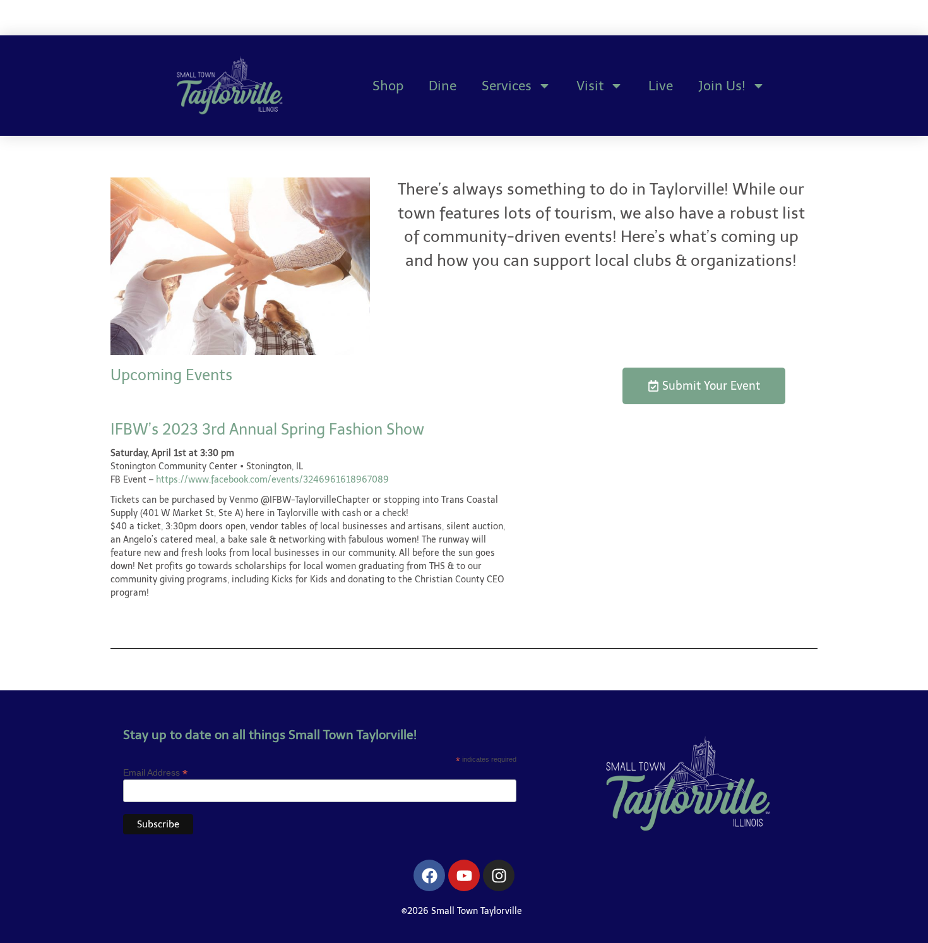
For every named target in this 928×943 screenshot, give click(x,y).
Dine (442, 85)
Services (507, 85)
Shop (387, 85)
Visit (590, 85)
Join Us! (722, 85)
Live (660, 85)
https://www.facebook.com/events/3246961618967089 (272, 479)
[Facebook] (429, 875)
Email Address (155, 772)
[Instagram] (499, 875)
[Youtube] (464, 875)
